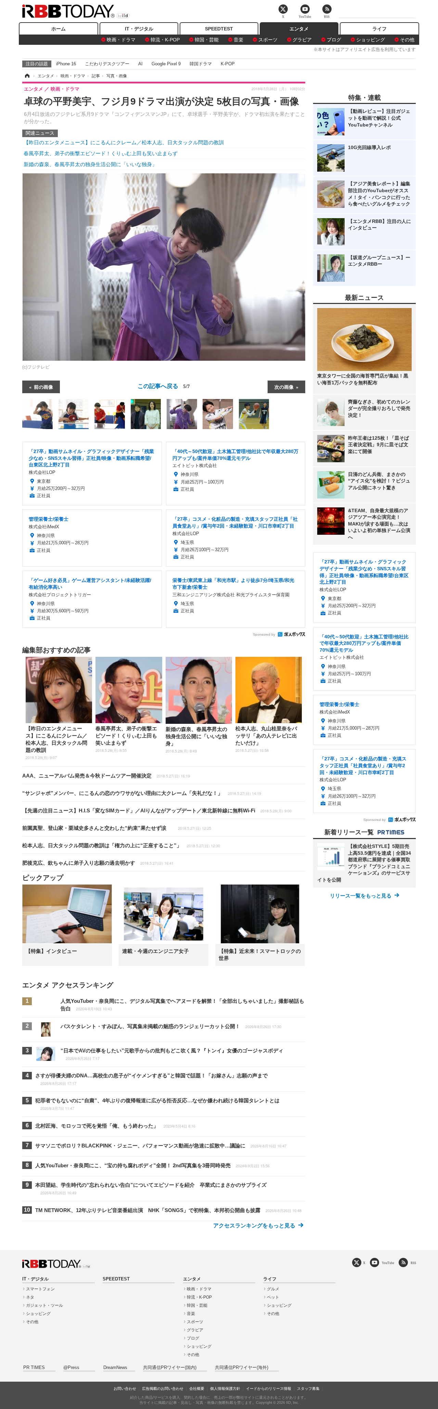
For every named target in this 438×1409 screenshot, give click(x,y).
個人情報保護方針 (225, 1388)
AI (140, 63)
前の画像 (43, 386)
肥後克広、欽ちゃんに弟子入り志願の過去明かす (97, 863)
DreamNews (115, 1367)
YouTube (388, 1262)
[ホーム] (26, 76)
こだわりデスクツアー (107, 63)
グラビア (302, 39)
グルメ (273, 1289)
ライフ (379, 28)
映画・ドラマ (121, 39)
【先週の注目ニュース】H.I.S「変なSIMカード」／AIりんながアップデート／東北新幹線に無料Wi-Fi (157, 810)
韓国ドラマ (201, 63)
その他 (407, 39)
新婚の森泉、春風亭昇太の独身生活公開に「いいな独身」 (90, 164)
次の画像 (284, 386)
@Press (71, 1367)
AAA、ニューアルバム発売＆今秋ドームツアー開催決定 (106, 776)
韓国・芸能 (207, 39)
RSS (413, 1262)
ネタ (30, 1297)
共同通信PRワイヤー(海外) (241, 1367)
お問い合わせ (125, 1388)
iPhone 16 (66, 63)
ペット (273, 1297)
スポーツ (268, 39)
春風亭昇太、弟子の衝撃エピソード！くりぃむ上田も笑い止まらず (101, 153)
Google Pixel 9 (166, 63)
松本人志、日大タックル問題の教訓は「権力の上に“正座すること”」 (121, 845)
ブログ (334, 39)
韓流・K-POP (165, 39)
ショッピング (370, 39)
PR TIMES (34, 1367)
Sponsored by (264, 634)
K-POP (228, 63)
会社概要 (196, 1388)
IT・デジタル (139, 28)
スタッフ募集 (308, 1388)
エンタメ (299, 28)
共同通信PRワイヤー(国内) (169, 1367)
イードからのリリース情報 (268, 1388)
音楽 (238, 39)
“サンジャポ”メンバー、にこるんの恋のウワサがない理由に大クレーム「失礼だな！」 (141, 793)
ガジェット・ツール (44, 1305)
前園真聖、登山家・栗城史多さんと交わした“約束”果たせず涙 (116, 828)
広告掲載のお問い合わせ (162, 1388)
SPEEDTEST (219, 28)
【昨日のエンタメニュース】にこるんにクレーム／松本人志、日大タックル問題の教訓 (124, 142)
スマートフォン (40, 1289)
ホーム (58, 28)
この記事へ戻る (164, 385)
